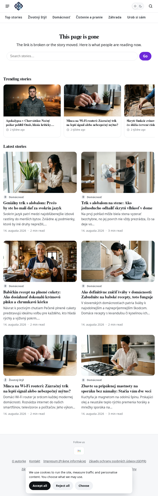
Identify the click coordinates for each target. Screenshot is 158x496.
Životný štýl (37, 17)
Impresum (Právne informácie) (64, 461)
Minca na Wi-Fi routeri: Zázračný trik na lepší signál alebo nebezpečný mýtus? (92, 122)
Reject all (63, 486)
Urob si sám (136, 17)
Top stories (13, 17)
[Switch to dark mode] (138, 6)
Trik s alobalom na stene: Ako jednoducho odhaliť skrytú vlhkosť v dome (116, 205)
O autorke (19, 461)
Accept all (40, 486)
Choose (84, 486)
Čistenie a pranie (89, 17)
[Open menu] (7, 6)
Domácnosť (61, 17)
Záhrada (114, 17)
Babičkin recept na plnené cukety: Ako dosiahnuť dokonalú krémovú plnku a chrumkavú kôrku (31, 297)
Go (145, 56)
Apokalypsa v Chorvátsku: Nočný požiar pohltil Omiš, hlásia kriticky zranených (28, 124)
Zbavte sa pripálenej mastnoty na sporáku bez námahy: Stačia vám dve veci (116, 388)
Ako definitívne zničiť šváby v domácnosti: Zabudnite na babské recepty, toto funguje (117, 294)
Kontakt (34, 461)
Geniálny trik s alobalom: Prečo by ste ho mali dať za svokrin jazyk (32, 205)
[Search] (150, 6)
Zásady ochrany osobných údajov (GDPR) (117, 461)
